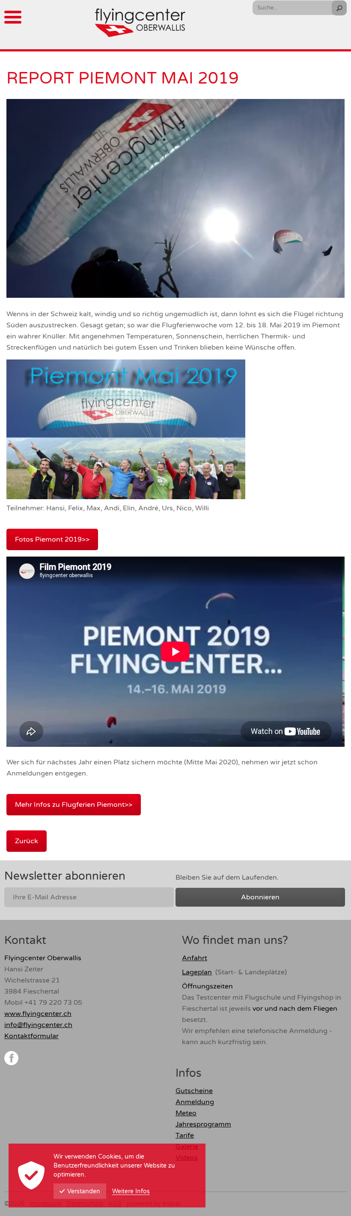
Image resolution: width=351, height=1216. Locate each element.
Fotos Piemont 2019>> (52, 539)
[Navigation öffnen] (12, 17)
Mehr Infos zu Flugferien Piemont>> (73, 804)
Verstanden (83, 1191)
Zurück (26, 841)
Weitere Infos (131, 1191)
